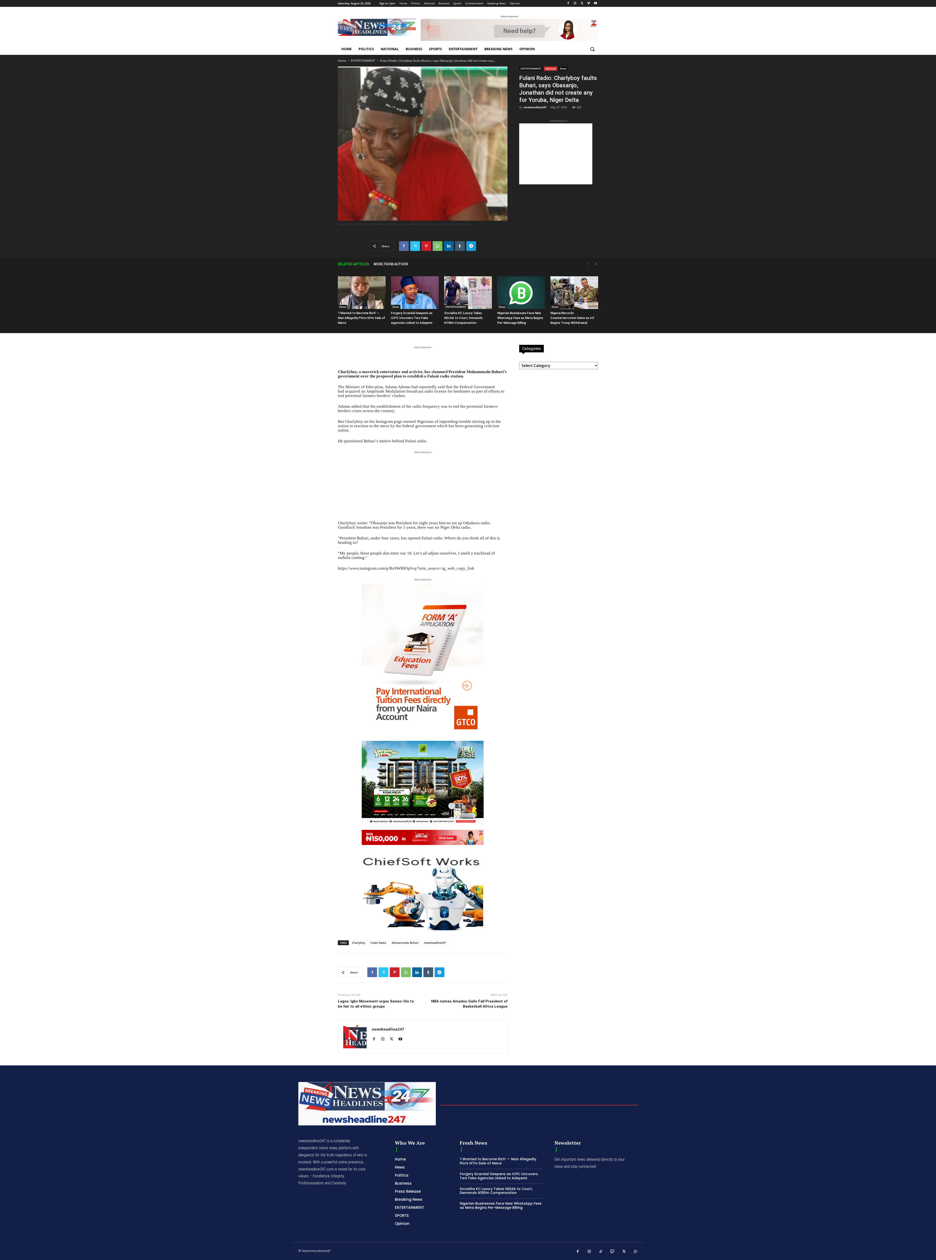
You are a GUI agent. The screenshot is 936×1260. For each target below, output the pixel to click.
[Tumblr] (460, 246)
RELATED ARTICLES (353, 264)
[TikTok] (600, 1251)
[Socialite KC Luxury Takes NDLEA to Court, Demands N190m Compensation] (468, 292)
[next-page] (595, 264)
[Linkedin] (449, 246)
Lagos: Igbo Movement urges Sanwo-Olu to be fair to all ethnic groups (376, 1004)
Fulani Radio (378, 942)
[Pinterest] (426, 246)
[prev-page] (588, 264)
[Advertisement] (555, 153)
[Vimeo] (588, 3)
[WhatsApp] (437, 246)
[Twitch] (612, 1251)
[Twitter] (582, 3)
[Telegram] (471, 246)
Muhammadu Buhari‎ (405, 942)
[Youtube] (595, 3)
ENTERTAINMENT (363, 61)
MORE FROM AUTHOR (391, 264)
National (551, 68)
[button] (592, 49)
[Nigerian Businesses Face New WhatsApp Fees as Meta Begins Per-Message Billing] (521, 292)
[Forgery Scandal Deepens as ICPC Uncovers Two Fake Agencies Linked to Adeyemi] (415, 292)
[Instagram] (575, 3)
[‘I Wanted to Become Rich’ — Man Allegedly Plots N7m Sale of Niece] (362, 292)
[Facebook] (568, 3)
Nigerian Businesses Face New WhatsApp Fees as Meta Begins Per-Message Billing (520, 318)
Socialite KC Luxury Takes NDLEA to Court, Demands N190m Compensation (463, 318)
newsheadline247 (535, 107)
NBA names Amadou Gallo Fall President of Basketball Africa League (469, 1004)
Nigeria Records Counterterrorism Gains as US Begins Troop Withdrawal (572, 318)
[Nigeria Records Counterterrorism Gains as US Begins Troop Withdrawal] (574, 292)
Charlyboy (358, 942)
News (563, 68)
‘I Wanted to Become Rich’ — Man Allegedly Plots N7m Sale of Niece (361, 318)
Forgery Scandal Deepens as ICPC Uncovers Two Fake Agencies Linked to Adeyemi (411, 318)
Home (342, 61)
